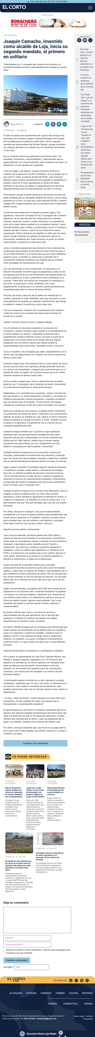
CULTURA (73, 993)
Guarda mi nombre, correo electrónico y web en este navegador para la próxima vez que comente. (38, 951)
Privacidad (88, 1019)
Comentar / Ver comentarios (35, 743)
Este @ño (8, 967)
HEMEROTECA (70, 1003)
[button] (60, 1032)
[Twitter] (76, 980)
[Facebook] (71, 980)
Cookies (89, 1016)
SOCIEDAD (31, 993)
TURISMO (60, 993)
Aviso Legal (79, 1016)
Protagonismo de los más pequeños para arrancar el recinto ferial (87, 180)
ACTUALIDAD (15, 993)
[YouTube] (82, 980)
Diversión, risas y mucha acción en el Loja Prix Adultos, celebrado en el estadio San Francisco (86, 59)
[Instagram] (87, 980)
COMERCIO (45, 993)
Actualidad (10, 35)
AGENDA (88, 1003)
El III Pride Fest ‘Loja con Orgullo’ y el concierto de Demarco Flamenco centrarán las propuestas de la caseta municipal (87, 107)
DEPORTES (87, 993)
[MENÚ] (90, 7)
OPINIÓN (52, 1003)
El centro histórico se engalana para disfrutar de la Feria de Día (87, 82)
